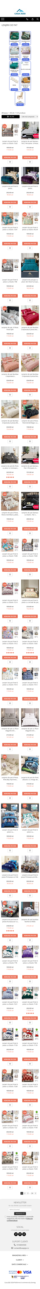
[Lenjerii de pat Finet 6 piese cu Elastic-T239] (30, 1158)
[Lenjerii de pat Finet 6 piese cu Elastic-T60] (30, 952)
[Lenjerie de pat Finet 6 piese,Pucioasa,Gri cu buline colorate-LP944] (10, 909)
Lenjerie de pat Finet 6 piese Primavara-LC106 (10, 876)
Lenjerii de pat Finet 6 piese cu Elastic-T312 (10, 642)
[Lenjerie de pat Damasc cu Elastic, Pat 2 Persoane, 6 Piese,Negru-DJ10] (30, 501)
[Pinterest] (20, 1234)
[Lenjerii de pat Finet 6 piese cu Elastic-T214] (10, 589)
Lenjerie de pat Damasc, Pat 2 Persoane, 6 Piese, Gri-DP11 (30, 142)
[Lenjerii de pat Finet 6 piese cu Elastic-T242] (10, 130)
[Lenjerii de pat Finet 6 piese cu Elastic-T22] (10, 1116)
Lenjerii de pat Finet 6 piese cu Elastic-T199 (30, 1127)
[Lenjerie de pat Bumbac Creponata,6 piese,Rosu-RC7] (30, 315)
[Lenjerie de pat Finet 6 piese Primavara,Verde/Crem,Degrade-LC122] (10, 175)
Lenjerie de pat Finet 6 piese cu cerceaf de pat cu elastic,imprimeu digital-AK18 (30, 601)
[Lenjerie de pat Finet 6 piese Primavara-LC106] (10, 864)
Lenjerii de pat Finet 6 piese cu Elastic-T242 (10, 142)
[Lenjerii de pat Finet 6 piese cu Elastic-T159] (10, 1034)
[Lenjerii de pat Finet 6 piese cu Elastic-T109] (10, 1158)
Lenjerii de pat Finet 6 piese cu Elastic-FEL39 (30, 228)
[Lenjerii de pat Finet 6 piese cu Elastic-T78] (10, 952)
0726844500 (21, 1245)
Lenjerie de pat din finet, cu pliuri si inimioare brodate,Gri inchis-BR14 (10, 467)
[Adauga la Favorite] (10, 162)
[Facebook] (16, 1234)
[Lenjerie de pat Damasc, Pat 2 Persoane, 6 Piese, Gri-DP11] (30, 130)
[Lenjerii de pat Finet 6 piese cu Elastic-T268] (30, 545)
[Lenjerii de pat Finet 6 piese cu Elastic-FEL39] (30, 218)
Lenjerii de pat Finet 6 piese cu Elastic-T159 (10, 1044)
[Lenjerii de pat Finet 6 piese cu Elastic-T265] (30, 632)
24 (32, 1193)
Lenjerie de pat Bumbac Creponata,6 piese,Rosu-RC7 (30, 328)
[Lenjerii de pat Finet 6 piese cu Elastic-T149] (30, 993)
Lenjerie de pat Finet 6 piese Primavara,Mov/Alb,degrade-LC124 (30, 187)
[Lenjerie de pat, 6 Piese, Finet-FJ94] (10, 315)
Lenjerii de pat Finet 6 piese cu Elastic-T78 (10, 962)
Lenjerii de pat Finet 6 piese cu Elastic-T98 (10, 281)
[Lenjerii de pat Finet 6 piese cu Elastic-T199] (30, 1116)
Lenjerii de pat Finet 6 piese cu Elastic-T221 (10, 1003)
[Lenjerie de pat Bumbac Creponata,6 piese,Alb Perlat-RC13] (10, 409)
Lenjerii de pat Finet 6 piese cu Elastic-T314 (10, 684)
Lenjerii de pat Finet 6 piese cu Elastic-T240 (10, 1085)
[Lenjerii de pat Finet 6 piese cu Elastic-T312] (10, 632)
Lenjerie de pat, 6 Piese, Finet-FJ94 (10, 328)
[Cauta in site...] (37, 19)
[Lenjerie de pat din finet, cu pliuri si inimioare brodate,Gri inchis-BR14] (10, 455)
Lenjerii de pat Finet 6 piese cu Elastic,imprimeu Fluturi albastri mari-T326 (10, 831)
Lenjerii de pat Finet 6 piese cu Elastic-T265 (30, 642)
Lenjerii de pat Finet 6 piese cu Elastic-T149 (30, 1003)
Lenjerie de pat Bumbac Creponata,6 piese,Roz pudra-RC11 (30, 375)
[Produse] (3, 19)
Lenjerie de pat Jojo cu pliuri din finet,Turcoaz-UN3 (30, 281)
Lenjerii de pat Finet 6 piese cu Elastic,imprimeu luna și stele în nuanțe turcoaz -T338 (30, 831)
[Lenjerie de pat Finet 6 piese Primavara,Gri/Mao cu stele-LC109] (30, 864)
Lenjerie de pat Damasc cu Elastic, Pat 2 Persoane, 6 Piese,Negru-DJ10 (30, 514)
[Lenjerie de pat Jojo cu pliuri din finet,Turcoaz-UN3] (30, 265)
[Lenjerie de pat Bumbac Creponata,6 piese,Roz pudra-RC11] (30, 362)
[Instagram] (24, 1234)
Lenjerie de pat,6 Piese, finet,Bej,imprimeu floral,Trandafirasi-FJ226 (9, 778)
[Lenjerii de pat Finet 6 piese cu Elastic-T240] (10, 1075)
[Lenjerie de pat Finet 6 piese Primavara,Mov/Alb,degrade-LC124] (30, 175)
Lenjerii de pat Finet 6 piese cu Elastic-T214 (10, 601)
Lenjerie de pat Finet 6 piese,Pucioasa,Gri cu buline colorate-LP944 (10, 920)
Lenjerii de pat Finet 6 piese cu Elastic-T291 (10, 228)
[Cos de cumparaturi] (32, 19)
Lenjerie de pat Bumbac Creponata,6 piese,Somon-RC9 (10, 375)
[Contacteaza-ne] (27, 19)
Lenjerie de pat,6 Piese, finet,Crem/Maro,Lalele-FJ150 (10, 514)
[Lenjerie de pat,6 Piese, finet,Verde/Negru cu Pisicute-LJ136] (30, 409)
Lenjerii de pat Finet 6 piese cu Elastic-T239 (30, 1168)
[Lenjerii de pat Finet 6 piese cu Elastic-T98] (10, 265)
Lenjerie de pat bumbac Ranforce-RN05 (30, 920)
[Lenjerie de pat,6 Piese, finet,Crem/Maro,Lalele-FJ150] (10, 501)
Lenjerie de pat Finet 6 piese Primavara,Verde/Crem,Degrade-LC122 (10, 187)
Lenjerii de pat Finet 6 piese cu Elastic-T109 (10, 1168)
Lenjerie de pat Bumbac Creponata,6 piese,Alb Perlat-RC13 (10, 422)
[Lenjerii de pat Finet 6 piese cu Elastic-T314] (10, 674)
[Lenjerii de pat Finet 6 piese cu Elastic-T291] (10, 218)
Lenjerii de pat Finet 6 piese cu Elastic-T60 (30, 962)
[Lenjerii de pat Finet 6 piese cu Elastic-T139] (30, 1034)
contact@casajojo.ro (21, 1248)
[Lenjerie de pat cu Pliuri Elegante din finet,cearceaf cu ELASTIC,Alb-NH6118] (30, 717)
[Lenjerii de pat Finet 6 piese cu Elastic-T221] (10, 993)
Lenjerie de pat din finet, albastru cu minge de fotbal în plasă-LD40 (30, 778)
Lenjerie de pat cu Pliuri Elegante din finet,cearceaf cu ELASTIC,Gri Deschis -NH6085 (10, 730)
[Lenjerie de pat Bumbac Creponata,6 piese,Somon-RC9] (10, 362)
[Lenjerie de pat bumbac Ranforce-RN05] (30, 909)
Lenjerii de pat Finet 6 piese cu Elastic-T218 (30, 1085)
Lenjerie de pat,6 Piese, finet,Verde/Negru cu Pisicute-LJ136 (30, 422)
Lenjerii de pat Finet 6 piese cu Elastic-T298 (10, 555)
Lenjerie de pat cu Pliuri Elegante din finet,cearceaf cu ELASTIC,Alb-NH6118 (30, 730)
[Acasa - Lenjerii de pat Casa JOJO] (20, 11)
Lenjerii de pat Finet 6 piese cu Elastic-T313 (30, 684)
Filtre (11, 117)
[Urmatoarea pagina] (35, 1193)
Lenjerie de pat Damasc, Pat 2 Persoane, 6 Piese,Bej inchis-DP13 (30, 467)
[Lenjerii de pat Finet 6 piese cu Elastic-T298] (10, 545)
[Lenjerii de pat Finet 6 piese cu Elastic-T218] (30, 1075)
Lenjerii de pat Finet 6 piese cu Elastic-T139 (30, 1044)
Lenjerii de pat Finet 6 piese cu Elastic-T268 (30, 555)
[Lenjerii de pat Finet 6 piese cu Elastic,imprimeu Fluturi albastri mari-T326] (10, 815)
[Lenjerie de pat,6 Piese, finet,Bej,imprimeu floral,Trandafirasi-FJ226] (10, 765)
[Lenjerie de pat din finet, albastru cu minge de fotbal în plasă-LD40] (30, 765)
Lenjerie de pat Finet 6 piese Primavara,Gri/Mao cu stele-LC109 (30, 876)
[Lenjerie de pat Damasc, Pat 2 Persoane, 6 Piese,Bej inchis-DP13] (30, 455)
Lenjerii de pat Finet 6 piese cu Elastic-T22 (10, 1127)
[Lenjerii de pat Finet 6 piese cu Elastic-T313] (30, 674)
